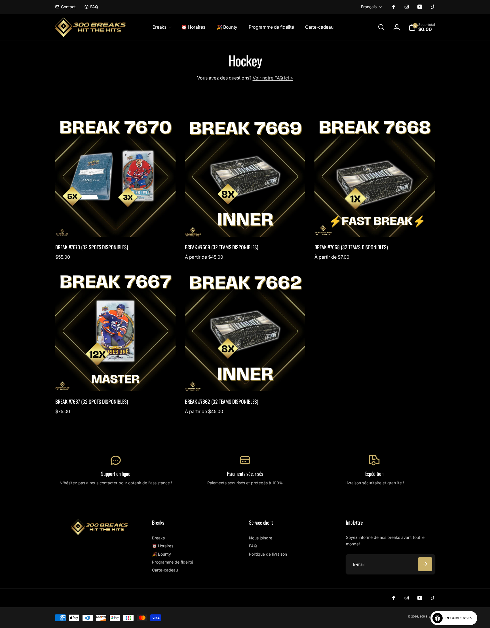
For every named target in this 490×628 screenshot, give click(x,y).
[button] (161, 27)
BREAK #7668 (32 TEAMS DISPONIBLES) (351, 247)
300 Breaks (427, 616)
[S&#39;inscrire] (425, 564)
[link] (65, 7)
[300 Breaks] (99, 533)
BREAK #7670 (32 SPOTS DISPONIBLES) (91, 247)
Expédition (374, 473)
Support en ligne (115, 473)
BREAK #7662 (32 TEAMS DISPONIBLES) (221, 401)
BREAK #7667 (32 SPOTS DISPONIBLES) (91, 401)
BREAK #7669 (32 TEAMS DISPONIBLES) (221, 247)
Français (369, 6)
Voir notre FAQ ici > (273, 78)
